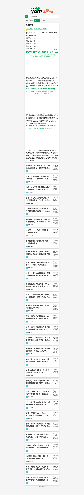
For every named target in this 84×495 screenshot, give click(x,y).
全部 (27, 20)
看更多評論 (55, 49)
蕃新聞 (31, 20)
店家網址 (44, 28)
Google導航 (37, 28)
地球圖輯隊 (43, 20)
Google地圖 (29, 28)
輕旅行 (37, 20)
